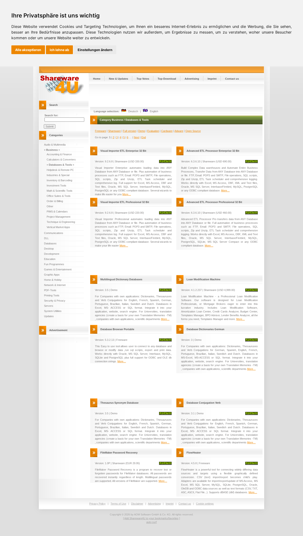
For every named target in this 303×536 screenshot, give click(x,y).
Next (136, 137)
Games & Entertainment (57, 269)
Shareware (114, 131)
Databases (50, 243)
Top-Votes (143, 78)
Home (96, 78)
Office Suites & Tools (59, 196)
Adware (178, 131)
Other (50, 206)
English (153, 111)
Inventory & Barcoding (59, 180)
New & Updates (118, 78)
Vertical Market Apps (58, 227)
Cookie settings (205, 503)
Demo (141, 131)
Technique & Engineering (61, 221)
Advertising (192, 78)
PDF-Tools (50, 290)
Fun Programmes (54, 264)
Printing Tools (51, 295)
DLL (46, 238)
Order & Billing (55, 201)
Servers (48, 305)
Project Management (58, 216)
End (143, 137)
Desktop (49, 248)
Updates (49, 316)
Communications (53, 233)
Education (49, 259)
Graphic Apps (52, 274)
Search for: (51, 115)
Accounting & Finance (59, 154)
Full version (129, 131)
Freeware (100, 131)
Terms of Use (118, 503)
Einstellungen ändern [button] (95, 50)
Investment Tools (56, 185)
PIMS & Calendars (57, 211)
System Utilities (53, 311)
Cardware (167, 131)
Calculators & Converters (61, 159)
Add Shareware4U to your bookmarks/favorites (151, 518)
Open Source (193, 131)
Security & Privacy (54, 300)
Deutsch (132, 111)
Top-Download (167, 78)
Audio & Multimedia (55, 144)
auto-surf (151, 522)
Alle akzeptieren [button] (28, 50)
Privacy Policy (97, 503)
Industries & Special (58, 175)
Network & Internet (55, 285)
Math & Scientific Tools (59, 190)
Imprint (212, 78)
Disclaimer (137, 503)
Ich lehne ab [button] (59, 50)
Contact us (232, 78)
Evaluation (153, 131)
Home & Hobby (53, 279)
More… (126, 194)
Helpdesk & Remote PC (60, 170)
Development (51, 253)
